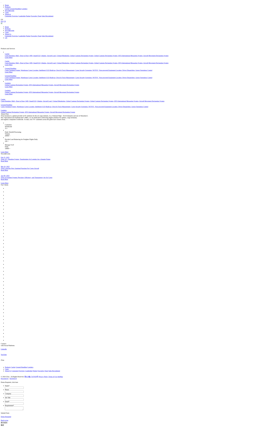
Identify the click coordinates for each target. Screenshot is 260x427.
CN (4, 21)
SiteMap (60, 377)
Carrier (7, 9)
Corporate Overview (11, 16)
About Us (8, 34)
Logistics (24, 9)
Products (7, 29)
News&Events (9, 30)
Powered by (5, 378)
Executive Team (36, 16)
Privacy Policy (43, 377)
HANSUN (13, 378)
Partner (28, 16)
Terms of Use (52, 377)
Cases (7, 32)
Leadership (22, 16)
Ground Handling (15, 9)
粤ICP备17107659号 (31, 377)
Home (7, 5)
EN (2, 21)
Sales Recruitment (47, 16)
